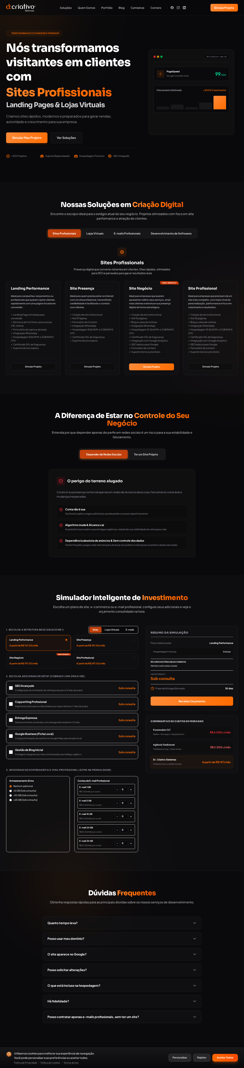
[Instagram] (178, 7)
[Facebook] (172, 7)
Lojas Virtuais (95, 233)
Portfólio (106, 7)
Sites (95, 629)
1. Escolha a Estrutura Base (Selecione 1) (35, 629)
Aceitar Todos (225, 1057)
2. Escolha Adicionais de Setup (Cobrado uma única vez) (45, 676)
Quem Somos (86, 7)
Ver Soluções (66, 138)
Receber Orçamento (191, 701)
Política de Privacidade (25, 1062)
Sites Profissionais (64, 233)
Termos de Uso (71, 1062)
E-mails (130, 629)
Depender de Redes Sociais (103, 454)
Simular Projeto (224, 7)
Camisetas (137, 7)
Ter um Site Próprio (146, 454)
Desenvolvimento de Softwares (171, 233)
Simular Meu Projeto (26, 138)
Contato (155, 7)
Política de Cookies (50, 1062)
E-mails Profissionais (127, 233)
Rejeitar (201, 1057)
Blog (121, 7)
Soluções (66, 7)
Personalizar (180, 1057)
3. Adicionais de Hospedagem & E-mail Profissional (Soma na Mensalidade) (58, 769)
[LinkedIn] (184, 7)
